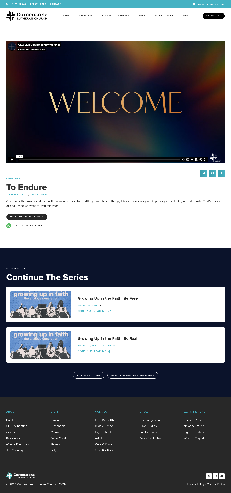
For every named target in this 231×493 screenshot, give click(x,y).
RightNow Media (194, 432)
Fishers (55, 444)
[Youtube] (222, 476)
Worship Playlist (194, 438)
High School (103, 432)
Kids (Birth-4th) (104, 420)
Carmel (55, 432)
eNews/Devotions (18, 444)
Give (185, 16)
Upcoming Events (151, 420)
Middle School (104, 426)
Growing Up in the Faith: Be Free (108, 298)
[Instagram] (215, 476)
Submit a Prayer (105, 450)
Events (107, 16)
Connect (123, 16)
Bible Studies (148, 426)
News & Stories (194, 426)
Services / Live (193, 420)
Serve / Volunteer (151, 438)
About (65, 16)
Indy (53, 450)
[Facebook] (209, 476)
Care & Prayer (104, 444)
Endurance (15, 178)
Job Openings (15, 450)
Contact (55, 4)
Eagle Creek (59, 438)
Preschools (38, 4)
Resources (13, 438)
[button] (203, 173)
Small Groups (148, 432)
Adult (98, 438)
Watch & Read (164, 16)
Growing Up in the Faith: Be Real (107, 339)
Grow (142, 16)
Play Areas (19, 4)
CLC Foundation (16, 426)
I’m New (11, 420)
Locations (86, 16)
